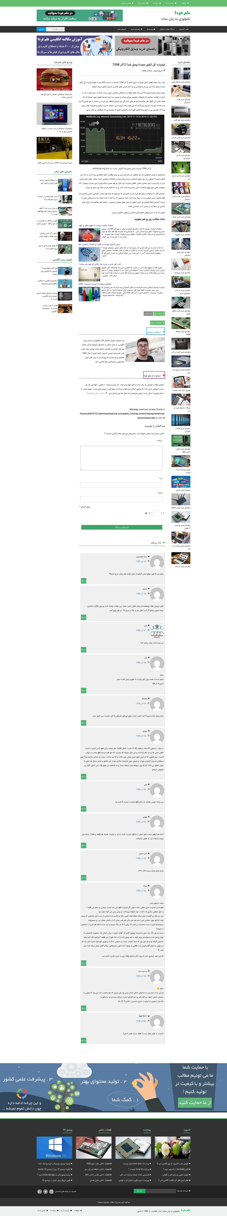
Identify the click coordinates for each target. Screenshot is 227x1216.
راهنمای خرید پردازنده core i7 (182, 527)
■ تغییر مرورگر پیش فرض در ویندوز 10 (57, 1180)
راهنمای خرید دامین (183, 490)
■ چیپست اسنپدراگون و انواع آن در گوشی (135, 1180)
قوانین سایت (126, 3)
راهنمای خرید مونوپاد (182, 234)
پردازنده (147, 1130)
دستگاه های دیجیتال (167, 29)
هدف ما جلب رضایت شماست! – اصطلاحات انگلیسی (49, 308)
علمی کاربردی (184, 29)
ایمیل (159, 492)
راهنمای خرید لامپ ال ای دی (181, 177)
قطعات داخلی (104, 1130)
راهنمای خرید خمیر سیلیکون (183, 254)
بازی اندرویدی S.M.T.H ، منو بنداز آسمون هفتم (55, 162)
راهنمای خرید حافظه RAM (183, 333)
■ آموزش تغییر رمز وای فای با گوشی (176, 1175)
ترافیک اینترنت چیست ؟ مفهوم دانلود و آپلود (96, 225)
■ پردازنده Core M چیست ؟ (139, 1169)
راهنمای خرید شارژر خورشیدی (183, 157)
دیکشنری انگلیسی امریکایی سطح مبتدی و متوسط (47, 282)
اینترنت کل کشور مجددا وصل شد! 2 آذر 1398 (138, 65)
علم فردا (182, 13)
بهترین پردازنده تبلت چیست (183, 471)
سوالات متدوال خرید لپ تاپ (181, 409)
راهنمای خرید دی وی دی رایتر (181, 371)
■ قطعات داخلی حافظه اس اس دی (98, 1169)
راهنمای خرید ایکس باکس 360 (183, 451)
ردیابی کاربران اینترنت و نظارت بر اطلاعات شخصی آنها (99, 244)
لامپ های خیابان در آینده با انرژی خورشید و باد (47, 198)
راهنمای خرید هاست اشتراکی (183, 430)
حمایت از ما (169, 3)
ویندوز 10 (67, 1130)
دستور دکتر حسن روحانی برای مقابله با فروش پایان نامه (48, 236)
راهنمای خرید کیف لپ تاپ (180, 352)
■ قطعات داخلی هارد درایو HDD (99, 1163)
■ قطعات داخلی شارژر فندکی (100, 1180)
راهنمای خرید (135, 29)
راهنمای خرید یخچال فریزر (181, 81)
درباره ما (156, 3)
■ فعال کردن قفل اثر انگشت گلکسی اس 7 (174, 1180)
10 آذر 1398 (141, 593)
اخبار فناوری (148, 313)
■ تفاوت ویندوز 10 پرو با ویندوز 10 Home (55, 1169)
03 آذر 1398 (141, 789)
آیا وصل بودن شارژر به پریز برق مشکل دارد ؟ (47, 247)
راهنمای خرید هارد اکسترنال (183, 101)
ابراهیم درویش (154, 332)
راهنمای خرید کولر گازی (182, 120)
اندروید (187, 1130)
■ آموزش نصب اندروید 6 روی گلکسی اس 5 (173, 1163)
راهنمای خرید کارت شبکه (181, 217)
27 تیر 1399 (141, 561)
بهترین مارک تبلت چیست (181, 390)
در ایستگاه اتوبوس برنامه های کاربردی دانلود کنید (48, 182)
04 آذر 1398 (141, 662)
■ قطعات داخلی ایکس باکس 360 (98, 1175)
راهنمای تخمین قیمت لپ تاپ (181, 547)
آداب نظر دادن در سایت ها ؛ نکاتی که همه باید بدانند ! (100, 264)
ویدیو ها (150, 29)
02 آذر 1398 (141, 890)
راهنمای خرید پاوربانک (182, 272)
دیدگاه (159, 440)
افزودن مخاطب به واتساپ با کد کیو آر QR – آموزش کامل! (47, 222)
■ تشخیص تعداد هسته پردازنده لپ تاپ (135, 1175)
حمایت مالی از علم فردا (96, 393)
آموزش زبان (121, 29)
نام (160, 478)
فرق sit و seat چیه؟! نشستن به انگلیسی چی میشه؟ (49, 271)
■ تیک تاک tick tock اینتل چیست (137, 1163)
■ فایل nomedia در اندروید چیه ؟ (176, 1169)
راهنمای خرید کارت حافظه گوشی (181, 312)
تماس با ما (142, 3)
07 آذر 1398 (141, 630)
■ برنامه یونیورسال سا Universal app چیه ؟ (54, 1175)
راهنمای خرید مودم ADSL (180, 507)
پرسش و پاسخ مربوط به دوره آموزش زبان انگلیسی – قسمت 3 (47, 296)
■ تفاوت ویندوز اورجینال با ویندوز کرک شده (55, 1163)
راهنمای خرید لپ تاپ (182, 566)
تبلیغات (184, 3)
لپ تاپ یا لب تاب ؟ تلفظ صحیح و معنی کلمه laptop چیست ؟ (47, 211)
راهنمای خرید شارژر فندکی (181, 137)
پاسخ (84, 580)
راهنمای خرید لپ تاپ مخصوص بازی (182, 292)
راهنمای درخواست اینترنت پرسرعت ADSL (95, 284)
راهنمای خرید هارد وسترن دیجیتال (181, 198)
